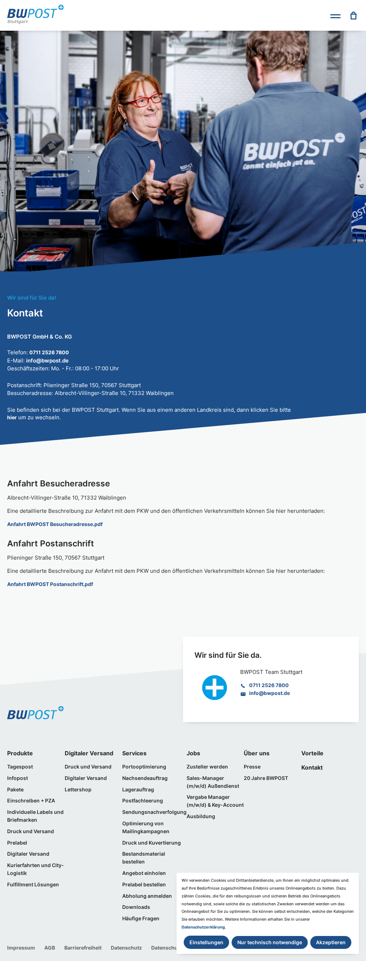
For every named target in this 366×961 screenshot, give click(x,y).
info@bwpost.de (269, 693)
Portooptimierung (144, 767)
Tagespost (20, 767)
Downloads (136, 907)
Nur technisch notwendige (269, 942)
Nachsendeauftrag (145, 778)
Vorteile (312, 753)
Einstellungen (206, 942)
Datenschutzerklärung (203, 927)
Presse (252, 767)
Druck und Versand (30, 831)
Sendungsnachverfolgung (154, 812)
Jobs (193, 753)
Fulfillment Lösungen (33, 884)
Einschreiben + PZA (31, 801)
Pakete (15, 789)
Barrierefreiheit (83, 948)
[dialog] (268, 913)
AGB (49, 948)
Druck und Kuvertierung (151, 843)
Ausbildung (201, 816)
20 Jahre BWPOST (266, 778)
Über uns (256, 753)
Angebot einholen (144, 873)
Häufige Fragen (140, 918)
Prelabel (17, 843)
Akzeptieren (331, 942)
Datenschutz (126, 948)
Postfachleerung (142, 801)
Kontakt (312, 767)
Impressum (21, 948)
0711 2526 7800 (49, 352)
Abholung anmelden (147, 896)
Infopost (17, 778)
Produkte (20, 753)
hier (12, 417)
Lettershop (78, 789)
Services (134, 753)
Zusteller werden (207, 767)
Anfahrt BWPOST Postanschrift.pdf (50, 584)
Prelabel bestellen (144, 884)
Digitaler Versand (28, 854)
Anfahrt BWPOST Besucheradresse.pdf (55, 524)
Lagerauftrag (138, 789)
